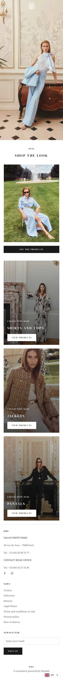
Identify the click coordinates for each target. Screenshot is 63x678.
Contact (8, 590)
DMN (31, 667)
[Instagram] (12, 573)
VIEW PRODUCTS (22, 337)
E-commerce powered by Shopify (32, 670)
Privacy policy (11, 616)
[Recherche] (53, 6)
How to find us (12, 622)
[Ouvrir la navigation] (4, 6)
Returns (8, 600)
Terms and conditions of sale (19, 611)
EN (52, 675)
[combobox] (51, 675)
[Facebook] (5, 573)
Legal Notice (10, 606)
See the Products (31, 249)
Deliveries (9, 595)
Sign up (13, 651)
